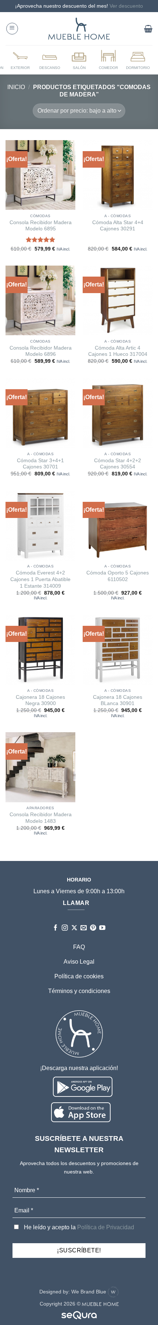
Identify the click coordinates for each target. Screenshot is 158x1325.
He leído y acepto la (78, 1227)
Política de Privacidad (105, 1227)
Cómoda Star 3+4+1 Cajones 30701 (40, 464)
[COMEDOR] (108, 59)
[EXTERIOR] (20, 59)
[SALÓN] (79, 59)
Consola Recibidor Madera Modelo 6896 (41, 351)
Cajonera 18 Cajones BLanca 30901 (117, 700)
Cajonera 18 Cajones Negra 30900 (40, 700)
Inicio (16, 87)
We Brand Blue (89, 1292)
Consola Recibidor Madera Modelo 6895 (41, 226)
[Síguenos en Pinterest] (93, 928)
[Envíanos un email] (83, 928)
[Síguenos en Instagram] (65, 928)
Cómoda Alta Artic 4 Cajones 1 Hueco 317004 (117, 351)
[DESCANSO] (49, 59)
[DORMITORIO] (137, 59)
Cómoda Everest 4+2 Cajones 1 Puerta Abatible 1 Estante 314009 (40, 579)
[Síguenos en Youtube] (102, 928)
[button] (12, 28)
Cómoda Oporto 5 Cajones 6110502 (117, 576)
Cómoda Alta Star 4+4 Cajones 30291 (117, 226)
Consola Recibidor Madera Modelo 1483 (41, 818)
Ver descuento (126, 6)
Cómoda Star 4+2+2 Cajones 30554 (117, 464)
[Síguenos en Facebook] (56, 928)
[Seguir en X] (74, 928)
